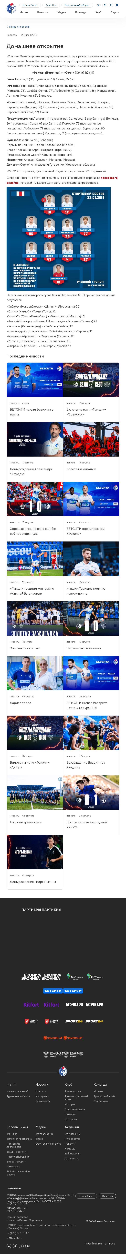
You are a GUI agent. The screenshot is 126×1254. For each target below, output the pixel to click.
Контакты (71, 1119)
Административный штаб (76, 1098)
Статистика (101, 1101)
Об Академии (73, 1133)
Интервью (42, 1096)
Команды (70, 1148)
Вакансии (70, 1114)
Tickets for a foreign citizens (18, 1173)
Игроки (98, 1091)
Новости (42, 12)
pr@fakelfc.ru (14, 1238)
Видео (39, 1138)
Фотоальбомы (44, 1133)
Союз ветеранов (75, 1109)
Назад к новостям (19, 26)
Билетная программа (19, 1138)
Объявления (43, 1101)
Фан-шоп (12, 1133)
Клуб (98, 12)
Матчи (23, 12)
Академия (72, 1127)
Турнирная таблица (18, 1096)
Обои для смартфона (48, 1143)
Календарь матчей (18, 1091)
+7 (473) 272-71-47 (18, 1233)
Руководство (73, 1091)
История (70, 1104)
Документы (71, 1158)
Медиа (61, 12)
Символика (13, 1166)
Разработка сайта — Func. (99, 1243)
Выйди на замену (16, 1151)
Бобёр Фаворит (16, 1161)
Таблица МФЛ (73, 1153)
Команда (80, 12)
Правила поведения (18, 1156)
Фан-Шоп (51, 5)
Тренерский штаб (104, 1096)
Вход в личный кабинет (77, 5)
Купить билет (30, 5)
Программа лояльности (14, 1145)
